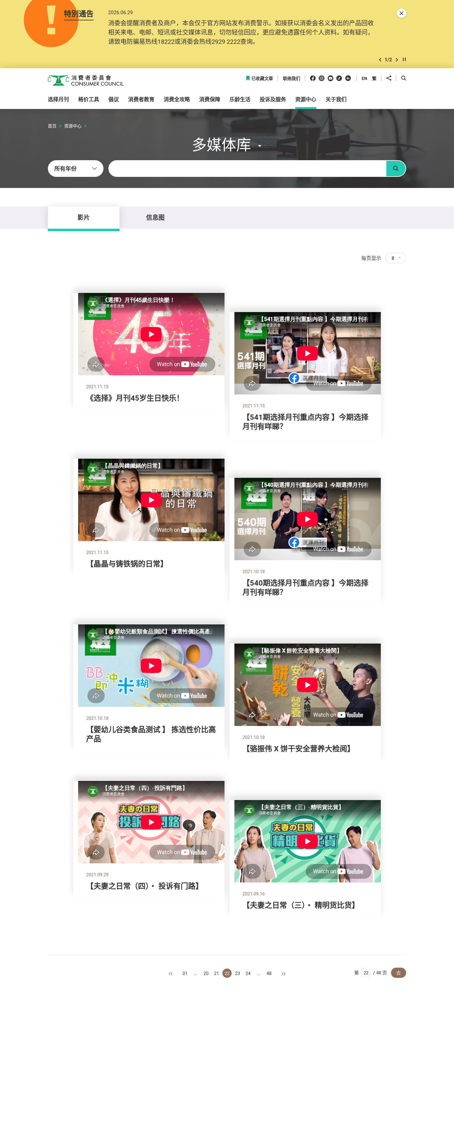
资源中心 (73, 126)
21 (216, 973)
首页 (52, 126)
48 (269, 973)
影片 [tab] (84, 217)
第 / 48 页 (370, 973)
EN (364, 78)
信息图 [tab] (155, 217)
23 (237, 973)
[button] (380, 60)
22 (227, 973)
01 (185, 973)
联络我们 (291, 78)
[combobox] (75, 168)
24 (248, 973)
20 (206, 973)
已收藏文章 (262, 78)
